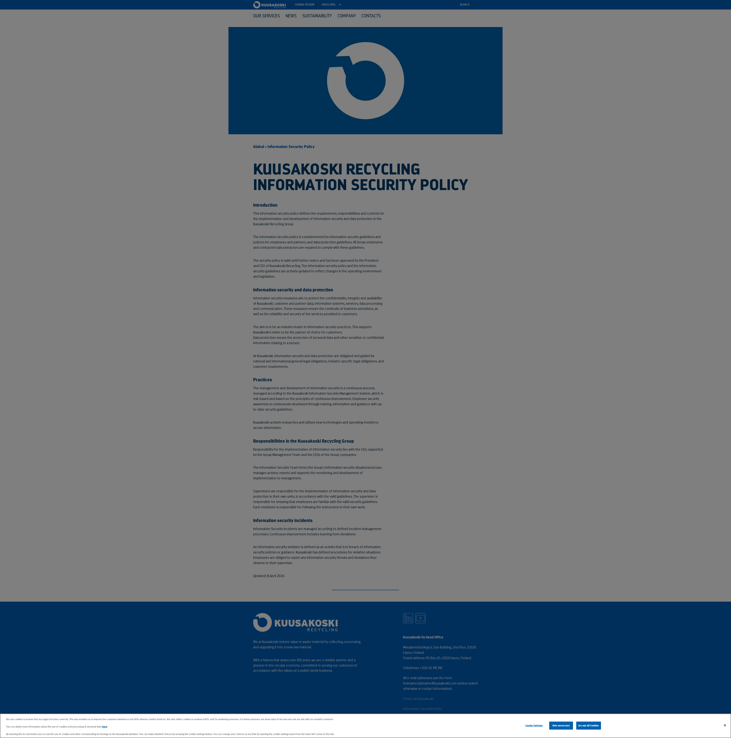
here (104, 726)
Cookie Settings (534, 725)
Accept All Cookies (588, 725)
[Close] (725, 725)
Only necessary (561, 725)
